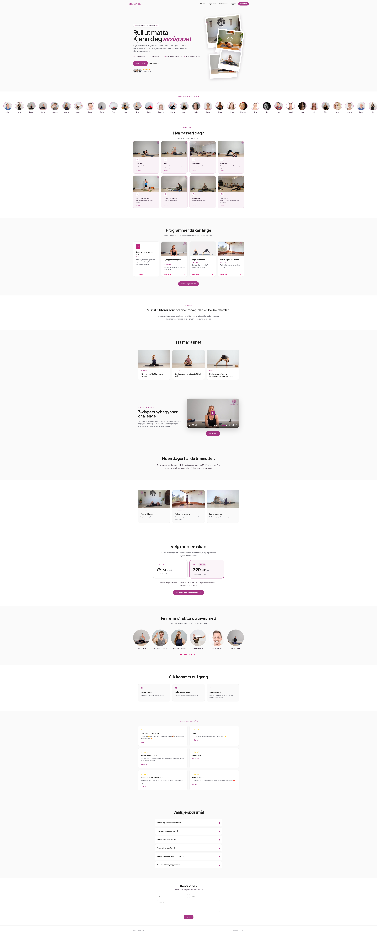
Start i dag (140, 63)
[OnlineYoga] (135, 3)
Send (188, 917)
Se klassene (154, 63)
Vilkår (242, 930)
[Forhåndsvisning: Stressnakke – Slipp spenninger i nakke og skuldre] (230, 60)
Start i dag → (212, 433)
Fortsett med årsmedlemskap (188, 593)
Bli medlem (243, 3)
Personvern (235, 930)
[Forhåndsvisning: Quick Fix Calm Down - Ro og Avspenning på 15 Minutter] (229, 42)
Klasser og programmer (208, 4)
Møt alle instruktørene (187, 654)
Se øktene (139, 274)
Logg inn (233, 4)
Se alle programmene (188, 284)
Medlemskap (223, 4)
